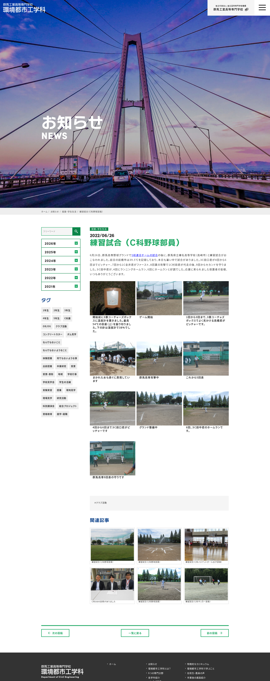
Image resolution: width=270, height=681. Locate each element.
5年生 (57, 318)
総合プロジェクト (68, 406)
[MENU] (262, 8)
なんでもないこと (51, 342)
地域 (60, 374)
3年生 (67, 310)
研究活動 (61, 398)
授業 (59, 390)
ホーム (112, 664)
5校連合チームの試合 (145, 255)
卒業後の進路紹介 (196, 677)
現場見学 (47, 398)
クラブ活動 (61, 326)
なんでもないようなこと (55, 350)
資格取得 (47, 413)
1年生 (46, 310)
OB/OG (47, 326)
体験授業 (47, 358)
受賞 (73, 366)
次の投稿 (57, 633)
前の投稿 (212, 633)
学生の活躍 (65, 382)
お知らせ (152, 664)
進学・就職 (62, 413)
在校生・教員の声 (196, 673)
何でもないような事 (67, 358)
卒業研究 (61, 366)
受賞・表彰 (48, 374)
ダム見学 (71, 334)
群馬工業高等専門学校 (229, 8)
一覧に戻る (135, 633)
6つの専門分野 (155, 673)
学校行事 (72, 374)
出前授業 (47, 366)
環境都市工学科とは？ (159, 668)
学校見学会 (49, 382)
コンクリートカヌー (52, 334)
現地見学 (71, 390)
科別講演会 (49, 406)
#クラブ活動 (101, 502)
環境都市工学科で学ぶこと (200, 668)
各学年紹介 (154, 677)
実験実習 (47, 390)
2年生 (57, 310)
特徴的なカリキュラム (198, 664)
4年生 (46, 318)
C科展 (67, 318)
